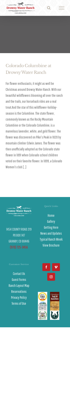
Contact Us (19, 273)
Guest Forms (19, 279)
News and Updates (51, 233)
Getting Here (51, 227)
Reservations (19, 291)
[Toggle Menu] (62, 8)
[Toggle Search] (49, 8)
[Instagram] (51, 277)
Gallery (51, 221)
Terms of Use (19, 303)
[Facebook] (46, 267)
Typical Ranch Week (51, 239)
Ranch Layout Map (19, 285)
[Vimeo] (56, 267)
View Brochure (51, 245)
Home (51, 215)
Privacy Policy (19, 297)
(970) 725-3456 (19, 247)
